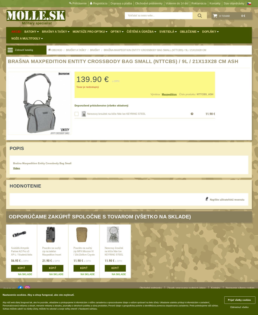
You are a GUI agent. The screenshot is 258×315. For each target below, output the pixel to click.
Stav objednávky (234, 3)
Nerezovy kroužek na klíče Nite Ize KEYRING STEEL (116, 113)
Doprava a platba (121, 3)
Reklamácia (198, 3)
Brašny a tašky (76, 50)
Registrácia (100, 3)
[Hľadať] (200, 15)
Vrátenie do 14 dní (177, 3)
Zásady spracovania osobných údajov (186, 288)
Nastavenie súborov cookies (240, 288)
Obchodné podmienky (149, 3)
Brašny (95, 50)
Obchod (56, 50)
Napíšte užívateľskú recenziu (227, 199)
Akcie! (16, 31)
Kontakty (215, 3)
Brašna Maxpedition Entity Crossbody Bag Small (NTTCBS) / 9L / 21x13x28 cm (155, 50)
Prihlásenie (79, 3)
